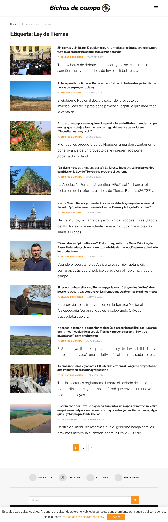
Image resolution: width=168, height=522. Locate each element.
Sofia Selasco (70, 419)
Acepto (116, 517)
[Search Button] (135, 500)
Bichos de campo (72, 92)
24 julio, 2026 (93, 177)
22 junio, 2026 (93, 212)
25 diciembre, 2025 (93, 419)
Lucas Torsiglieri (72, 57)
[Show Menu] (156, 8)
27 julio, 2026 (93, 136)
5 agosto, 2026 (94, 92)
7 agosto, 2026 (95, 57)
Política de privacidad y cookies (82, 517)
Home (13, 24)
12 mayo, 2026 (94, 297)
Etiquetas (26, 24)
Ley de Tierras (43, 24)
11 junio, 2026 (94, 256)
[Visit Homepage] (80, 8)
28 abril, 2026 (94, 341)
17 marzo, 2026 (95, 375)
